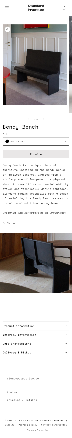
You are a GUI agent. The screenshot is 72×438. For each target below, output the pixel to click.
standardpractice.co (23, 378)
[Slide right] (44, 119)
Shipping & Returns (22, 400)
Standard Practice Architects (34, 420)
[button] (7, 8)
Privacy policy (28, 424)
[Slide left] (28, 119)
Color (6, 134)
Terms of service (38, 430)
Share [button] (11, 223)
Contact (13, 392)
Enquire (36, 154)
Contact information (54, 424)
